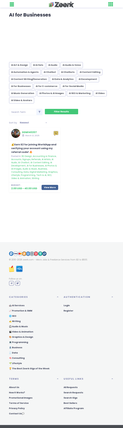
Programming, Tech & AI (33, 175)
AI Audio (52, 65)
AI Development (88, 79)
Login (67, 305)
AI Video (100, 93)
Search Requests (73, 392)
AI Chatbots (68, 72)
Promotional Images (20, 397)
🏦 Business (15, 347)
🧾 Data (13, 352)
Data (26, 171)
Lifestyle (15, 175)
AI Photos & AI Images (51, 93)
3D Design (26, 156)
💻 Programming (18, 342)
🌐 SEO (12, 315)
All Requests (71, 387)
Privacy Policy (17, 408)
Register (68, 310)
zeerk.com (28, 259)
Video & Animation (21, 178)
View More (50, 187)
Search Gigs (70, 397)
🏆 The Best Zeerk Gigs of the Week (29, 368)
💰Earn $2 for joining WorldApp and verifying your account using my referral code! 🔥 (33, 148)
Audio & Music (29, 168)
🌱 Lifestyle (15, 363)
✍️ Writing (15, 321)
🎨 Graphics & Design (21, 336)
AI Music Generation (22, 93)
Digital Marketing (38, 171)
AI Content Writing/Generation (29, 79)
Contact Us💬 (16, 413)
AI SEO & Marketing (79, 93)
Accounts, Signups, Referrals (26, 159)
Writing (35, 178)
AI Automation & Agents (25, 72)
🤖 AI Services (16, 305)
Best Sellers (70, 403)
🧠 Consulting (17, 358)
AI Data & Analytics (63, 79)
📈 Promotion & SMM (20, 310)
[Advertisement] (61, 39)
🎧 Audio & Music (18, 326)
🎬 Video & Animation (21, 331)
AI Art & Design (19, 65)
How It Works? (17, 392)
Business (42, 168)
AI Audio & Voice (72, 65)
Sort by (13, 122)
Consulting (16, 171)
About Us (14, 387)
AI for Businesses (21, 86)
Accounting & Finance (44, 156)
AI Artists (38, 65)
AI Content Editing (90, 72)
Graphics (52, 171)
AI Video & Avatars (21, 100)
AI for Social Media (73, 86)
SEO (49, 175)
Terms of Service (19, 403)
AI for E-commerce (46, 86)
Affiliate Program (74, 408)
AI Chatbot (50, 72)
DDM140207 (29, 132)
